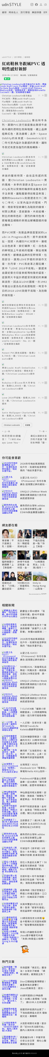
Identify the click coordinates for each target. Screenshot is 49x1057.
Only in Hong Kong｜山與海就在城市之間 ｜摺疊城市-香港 (39, 585)
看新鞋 (27, 57)
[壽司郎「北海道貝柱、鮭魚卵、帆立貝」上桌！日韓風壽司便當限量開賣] (10, 754)
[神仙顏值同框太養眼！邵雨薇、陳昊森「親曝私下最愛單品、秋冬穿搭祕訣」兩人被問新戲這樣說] (10, 796)
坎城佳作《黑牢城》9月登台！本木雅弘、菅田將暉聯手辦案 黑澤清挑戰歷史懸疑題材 (33, 853)
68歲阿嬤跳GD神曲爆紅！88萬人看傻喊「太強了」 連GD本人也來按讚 (33, 999)
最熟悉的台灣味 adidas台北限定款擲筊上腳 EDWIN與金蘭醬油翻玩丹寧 (32, 510)
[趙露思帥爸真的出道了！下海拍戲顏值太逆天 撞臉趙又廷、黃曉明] (10, 1013)
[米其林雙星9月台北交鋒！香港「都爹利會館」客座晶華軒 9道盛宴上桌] (10, 907)
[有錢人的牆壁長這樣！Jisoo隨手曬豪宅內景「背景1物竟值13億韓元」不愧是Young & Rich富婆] (10, 935)
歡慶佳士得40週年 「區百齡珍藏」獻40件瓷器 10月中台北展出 (32, 614)
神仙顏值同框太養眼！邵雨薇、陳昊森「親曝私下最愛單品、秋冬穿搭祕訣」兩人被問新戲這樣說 (33, 797)
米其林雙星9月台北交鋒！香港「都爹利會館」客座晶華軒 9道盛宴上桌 (33, 907)
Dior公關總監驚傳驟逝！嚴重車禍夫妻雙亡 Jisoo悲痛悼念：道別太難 (33, 986)
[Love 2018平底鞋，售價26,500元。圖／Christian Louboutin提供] (24, 394)
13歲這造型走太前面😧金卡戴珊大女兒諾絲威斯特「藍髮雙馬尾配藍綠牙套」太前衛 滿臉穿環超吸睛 (33, 924)
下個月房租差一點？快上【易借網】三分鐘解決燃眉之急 (39, 543)
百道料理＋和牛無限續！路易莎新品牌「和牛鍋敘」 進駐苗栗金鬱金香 (33, 879)
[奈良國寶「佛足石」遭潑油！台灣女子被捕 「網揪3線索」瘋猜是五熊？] (10, 971)
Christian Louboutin (12, 425)
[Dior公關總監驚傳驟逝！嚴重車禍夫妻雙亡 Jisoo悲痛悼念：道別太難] (10, 985)
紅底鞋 (27, 425)
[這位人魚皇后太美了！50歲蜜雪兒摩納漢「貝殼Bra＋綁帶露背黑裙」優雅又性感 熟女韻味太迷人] (10, 866)
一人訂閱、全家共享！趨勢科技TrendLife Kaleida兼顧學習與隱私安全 (33, 727)
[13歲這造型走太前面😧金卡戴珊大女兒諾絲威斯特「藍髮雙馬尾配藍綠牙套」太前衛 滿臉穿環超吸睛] (10, 921)
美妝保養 (36, 12)
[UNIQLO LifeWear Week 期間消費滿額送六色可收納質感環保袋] (10, 495)
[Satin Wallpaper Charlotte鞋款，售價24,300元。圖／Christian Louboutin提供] (24, 409)
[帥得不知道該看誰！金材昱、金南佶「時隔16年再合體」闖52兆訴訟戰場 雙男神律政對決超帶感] (10, 810)
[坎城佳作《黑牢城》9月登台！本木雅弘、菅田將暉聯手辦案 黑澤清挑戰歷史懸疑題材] (10, 852)
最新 (4, 12)
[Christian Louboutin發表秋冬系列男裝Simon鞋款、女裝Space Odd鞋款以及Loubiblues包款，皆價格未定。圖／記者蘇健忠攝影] (24, 153)
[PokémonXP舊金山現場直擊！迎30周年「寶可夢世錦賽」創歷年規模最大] (10, 782)
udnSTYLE (6, 57)
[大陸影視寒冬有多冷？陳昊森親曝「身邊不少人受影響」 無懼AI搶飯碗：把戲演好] (10, 628)
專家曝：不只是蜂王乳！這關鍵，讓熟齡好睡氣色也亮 (8, 543)
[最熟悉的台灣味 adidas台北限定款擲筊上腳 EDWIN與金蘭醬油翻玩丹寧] (10, 509)
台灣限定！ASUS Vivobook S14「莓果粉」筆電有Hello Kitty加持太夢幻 (33, 769)
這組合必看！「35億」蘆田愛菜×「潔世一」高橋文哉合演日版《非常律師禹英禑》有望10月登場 (9, 585)
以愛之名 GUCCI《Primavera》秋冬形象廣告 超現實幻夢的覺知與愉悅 (33, 482)
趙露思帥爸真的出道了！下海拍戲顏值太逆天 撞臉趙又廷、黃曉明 (33, 1013)
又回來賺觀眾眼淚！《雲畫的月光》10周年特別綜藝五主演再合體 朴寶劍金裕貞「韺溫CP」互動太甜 (33, 743)
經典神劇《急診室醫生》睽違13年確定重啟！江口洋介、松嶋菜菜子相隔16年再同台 (33, 895)
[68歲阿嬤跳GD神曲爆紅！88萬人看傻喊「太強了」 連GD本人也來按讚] (10, 999)
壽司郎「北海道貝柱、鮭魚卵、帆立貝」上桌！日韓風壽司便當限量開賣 (33, 754)
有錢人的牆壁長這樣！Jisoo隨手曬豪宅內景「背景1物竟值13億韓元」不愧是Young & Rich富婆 (33, 938)
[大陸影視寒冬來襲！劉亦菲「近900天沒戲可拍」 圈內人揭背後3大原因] (10, 1027)
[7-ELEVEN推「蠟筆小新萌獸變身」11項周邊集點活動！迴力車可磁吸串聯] (10, 712)
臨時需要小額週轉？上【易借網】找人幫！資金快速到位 (8, 564)
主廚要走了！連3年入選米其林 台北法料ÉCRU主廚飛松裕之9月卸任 (33, 824)
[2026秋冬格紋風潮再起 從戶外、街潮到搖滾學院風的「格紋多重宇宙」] (10, 467)
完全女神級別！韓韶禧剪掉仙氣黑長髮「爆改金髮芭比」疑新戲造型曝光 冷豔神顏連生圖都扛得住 (23, 543)
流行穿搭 (25, 12)
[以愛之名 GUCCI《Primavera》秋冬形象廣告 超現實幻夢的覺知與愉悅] (10, 481)
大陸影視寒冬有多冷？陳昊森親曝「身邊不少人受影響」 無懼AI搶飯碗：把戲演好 (33, 630)
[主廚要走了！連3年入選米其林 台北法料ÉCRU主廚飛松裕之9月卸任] (10, 824)
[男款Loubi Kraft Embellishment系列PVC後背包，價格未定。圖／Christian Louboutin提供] (24, 364)
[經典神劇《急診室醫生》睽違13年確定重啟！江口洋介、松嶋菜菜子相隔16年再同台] (10, 893)
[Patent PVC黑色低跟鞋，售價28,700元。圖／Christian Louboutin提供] (24, 349)
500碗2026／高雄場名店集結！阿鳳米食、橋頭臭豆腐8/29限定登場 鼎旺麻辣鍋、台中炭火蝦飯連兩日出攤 (23, 585)
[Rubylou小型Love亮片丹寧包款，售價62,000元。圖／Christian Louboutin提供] (24, 379)
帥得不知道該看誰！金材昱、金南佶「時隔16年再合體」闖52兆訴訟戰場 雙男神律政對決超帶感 (23, 564)
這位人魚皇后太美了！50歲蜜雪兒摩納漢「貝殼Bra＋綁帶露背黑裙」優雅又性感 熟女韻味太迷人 (33, 867)
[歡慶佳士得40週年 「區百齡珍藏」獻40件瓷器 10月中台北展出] (10, 614)
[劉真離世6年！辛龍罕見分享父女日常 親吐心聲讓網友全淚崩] (10, 1041)
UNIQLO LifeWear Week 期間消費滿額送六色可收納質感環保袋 (33, 495)
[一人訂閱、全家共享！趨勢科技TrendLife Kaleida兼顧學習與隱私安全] (10, 726)
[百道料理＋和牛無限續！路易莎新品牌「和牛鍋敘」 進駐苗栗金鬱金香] (10, 879)
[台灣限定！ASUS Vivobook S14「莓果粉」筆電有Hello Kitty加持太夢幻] (10, 768)
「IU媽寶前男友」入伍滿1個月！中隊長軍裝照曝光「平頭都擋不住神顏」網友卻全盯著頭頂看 (39, 564)
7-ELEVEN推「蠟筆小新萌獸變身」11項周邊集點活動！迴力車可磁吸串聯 (33, 712)
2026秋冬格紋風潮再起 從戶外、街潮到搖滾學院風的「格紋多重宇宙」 (33, 467)
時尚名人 (13, 12)
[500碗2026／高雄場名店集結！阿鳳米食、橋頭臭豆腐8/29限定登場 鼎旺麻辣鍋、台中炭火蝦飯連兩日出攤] (10, 670)
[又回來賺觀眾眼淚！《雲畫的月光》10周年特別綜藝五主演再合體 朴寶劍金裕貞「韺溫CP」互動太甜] (10, 740)
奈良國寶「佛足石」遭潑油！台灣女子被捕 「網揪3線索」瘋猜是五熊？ (33, 971)
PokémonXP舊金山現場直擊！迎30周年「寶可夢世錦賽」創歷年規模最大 (33, 782)
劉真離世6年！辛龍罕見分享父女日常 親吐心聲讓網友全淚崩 (33, 1041)
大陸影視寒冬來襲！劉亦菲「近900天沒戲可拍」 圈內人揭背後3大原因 (33, 1027)
